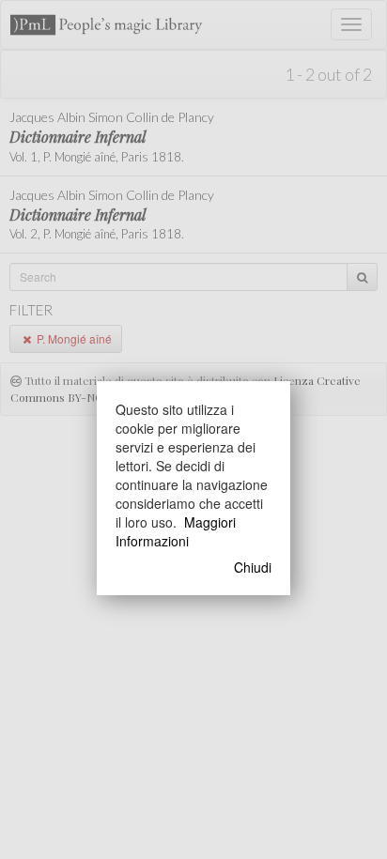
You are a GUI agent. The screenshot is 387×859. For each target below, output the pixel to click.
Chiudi (252, 567)
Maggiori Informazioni (176, 531)
